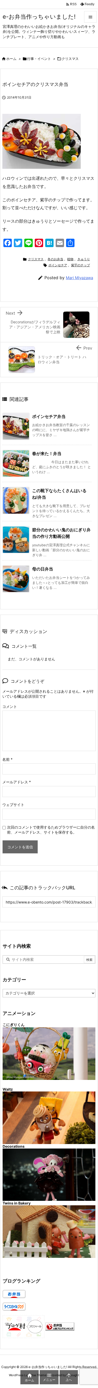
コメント (9, 706)
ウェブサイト (13, 804)
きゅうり (83, 259)
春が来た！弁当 (46, 453)
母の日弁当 (42, 568)
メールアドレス (16, 782)
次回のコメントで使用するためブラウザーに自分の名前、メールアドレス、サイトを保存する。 (51, 829)
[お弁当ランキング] (59, 1326)
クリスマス (70, 59)
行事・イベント (39, 59)
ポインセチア (57, 265)
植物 (70, 259)
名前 (7, 759)
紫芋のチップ (80, 265)
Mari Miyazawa (79, 277)
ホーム (11, 59)
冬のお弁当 (55, 259)
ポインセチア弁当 (49, 416)
